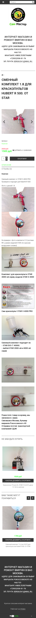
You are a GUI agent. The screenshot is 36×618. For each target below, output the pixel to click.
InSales (22, 609)
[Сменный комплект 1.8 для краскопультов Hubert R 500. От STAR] (18, 121)
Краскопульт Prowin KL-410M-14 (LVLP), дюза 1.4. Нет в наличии (18, 486)
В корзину (22, 159)
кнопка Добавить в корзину (18, 481)
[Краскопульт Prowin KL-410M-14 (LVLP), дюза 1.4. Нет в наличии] (18, 458)
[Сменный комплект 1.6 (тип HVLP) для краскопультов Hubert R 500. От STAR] (18, 518)
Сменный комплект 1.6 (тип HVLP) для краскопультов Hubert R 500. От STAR (18, 545)
